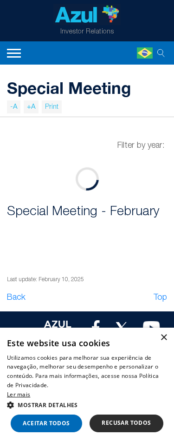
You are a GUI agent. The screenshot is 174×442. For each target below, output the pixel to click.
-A (13, 107)
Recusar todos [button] (126, 423)
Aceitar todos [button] (46, 423)
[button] (87, 404)
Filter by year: (141, 145)
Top (160, 297)
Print (51, 107)
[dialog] (87, 385)
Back (16, 297)
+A (31, 107)
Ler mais (18, 394)
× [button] (163, 337)
